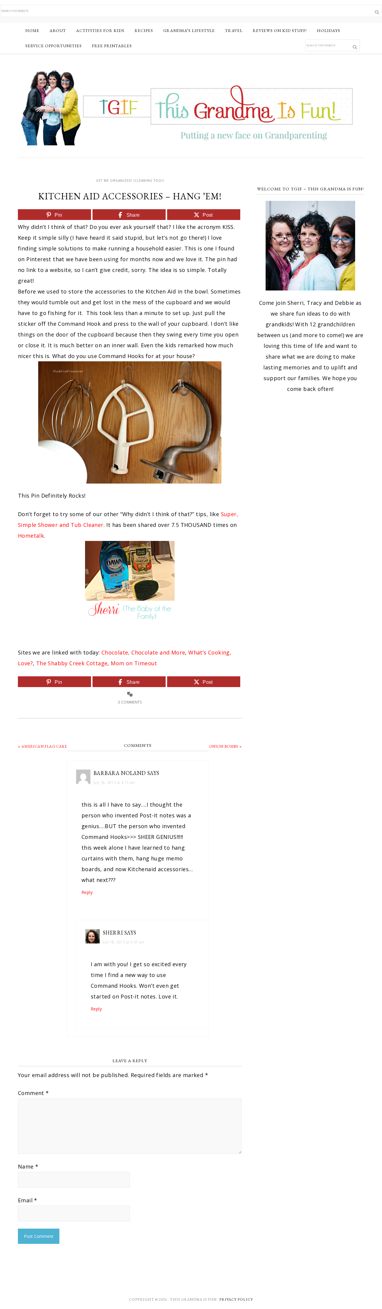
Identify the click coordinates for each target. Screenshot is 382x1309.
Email (27, 1200)
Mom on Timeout (134, 663)
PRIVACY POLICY (236, 1299)
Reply (87, 892)
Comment (33, 1093)
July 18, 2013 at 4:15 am (114, 782)
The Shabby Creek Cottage (72, 663)
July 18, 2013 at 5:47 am (123, 942)
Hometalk (31, 535)
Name (28, 1166)
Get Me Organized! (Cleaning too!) (130, 180)
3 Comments (130, 702)
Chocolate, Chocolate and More (143, 652)
